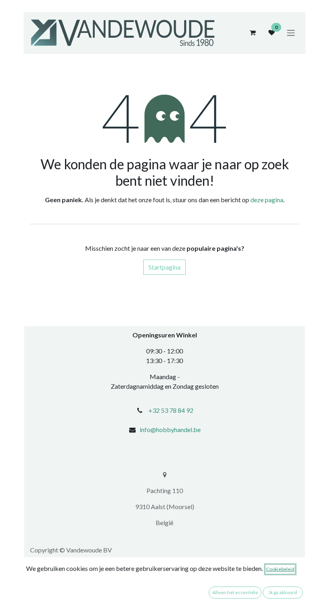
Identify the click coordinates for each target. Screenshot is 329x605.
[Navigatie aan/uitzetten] (291, 32)
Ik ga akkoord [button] (283, 592)
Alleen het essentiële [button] (235, 592)
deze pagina (266, 199)
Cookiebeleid (280, 569)
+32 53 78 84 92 (170, 410)
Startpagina (164, 267)
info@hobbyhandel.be (170, 429)
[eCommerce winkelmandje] (252, 32)
